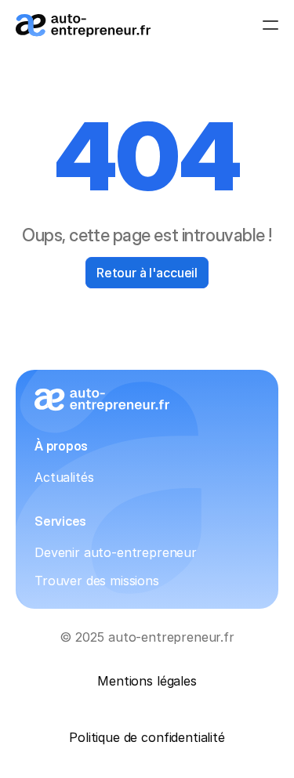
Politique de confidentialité (147, 737)
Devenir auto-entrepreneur (115, 552)
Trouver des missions (96, 580)
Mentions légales (146, 681)
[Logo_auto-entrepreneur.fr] (83, 25)
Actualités (63, 477)
